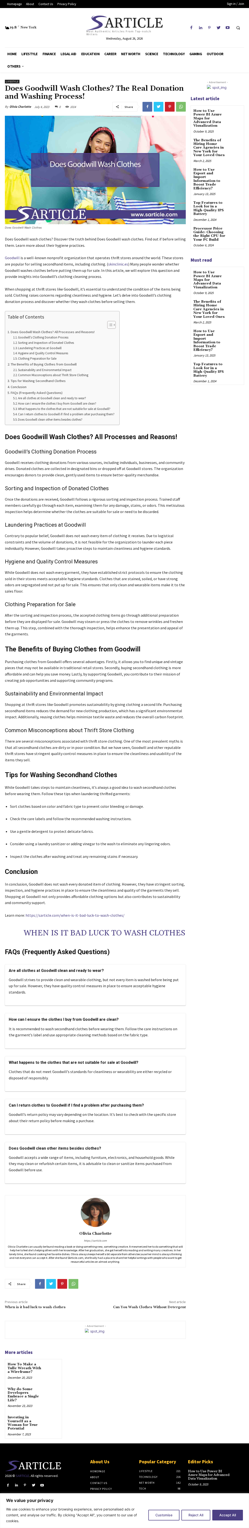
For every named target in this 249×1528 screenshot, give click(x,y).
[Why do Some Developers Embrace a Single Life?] (52, 1393)
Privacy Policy (101, 1489)
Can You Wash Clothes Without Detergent (149, 1307)
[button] (238, 28)
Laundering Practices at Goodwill (40, 348)
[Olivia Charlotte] (95, 1212)
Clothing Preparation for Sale (37, 358)
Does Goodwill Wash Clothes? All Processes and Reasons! (53, 332)
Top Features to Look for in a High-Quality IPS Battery (208, 208)
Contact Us (98, 1483)
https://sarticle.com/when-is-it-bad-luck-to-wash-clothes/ (75, 915)
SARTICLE (22, 1476)
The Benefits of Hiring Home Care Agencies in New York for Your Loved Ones (209, 148)
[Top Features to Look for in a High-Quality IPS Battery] (235, 206)
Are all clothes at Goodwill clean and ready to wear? (52, 398)
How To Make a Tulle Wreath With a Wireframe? (24, 1368)
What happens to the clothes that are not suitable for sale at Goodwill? (64, 409)
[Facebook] (191, 28)
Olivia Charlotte (20, 107)
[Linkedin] (200, 28)
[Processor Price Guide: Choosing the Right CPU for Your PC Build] (235, 232)
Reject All (195, 1515)
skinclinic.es (118, 264)
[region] (124, 1510)
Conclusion (19, 387)
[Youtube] (227, 28)
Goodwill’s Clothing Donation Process (43, 337)
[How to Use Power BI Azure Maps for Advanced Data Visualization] (235, 114)
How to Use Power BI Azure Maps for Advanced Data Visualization (207, 118)
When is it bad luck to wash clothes (104, 933)
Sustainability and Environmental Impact (44, 370)
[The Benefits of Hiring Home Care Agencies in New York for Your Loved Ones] (235, 144)
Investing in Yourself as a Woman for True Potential (23, 1423)
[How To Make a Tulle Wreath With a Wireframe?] (52, 1368)
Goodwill (12, 257)
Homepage (97, 1471)
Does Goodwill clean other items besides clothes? (50, 420)
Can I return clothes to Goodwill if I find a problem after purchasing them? (66, 414)
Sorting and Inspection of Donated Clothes (46, 343)
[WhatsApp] (181, 107)
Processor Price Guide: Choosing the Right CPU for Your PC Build (209, 234)
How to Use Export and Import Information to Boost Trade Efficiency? (206, 179)
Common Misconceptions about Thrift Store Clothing (53, 375)
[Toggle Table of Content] (109, 325)
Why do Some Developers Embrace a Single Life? (23, 1395)
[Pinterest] (209, 28)
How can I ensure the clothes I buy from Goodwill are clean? (57, 403)
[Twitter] (218, 28)
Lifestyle (12, 81)
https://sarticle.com (95, 1240)
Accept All (227, 1515)
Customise (163, 1515)
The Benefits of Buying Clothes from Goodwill (44, 364)
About (94, 1477)
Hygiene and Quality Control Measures (43, 353)
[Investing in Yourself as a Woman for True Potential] (52, 1421)
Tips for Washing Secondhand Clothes (38, 381)
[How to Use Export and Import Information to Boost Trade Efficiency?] (235, 173)
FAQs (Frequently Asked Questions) (36, 393)
